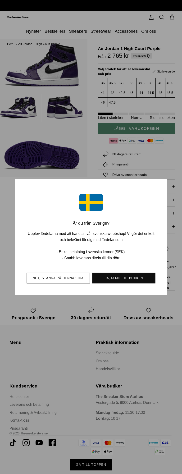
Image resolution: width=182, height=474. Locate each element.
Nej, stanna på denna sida (58, 278)
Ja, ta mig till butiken (124, 278)
